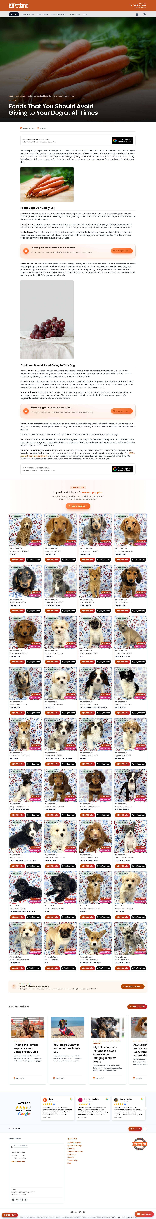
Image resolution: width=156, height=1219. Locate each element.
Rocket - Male (124, 551)
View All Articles (137, 1006)
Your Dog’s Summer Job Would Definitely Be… (66, 1048)
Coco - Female (54, 806)
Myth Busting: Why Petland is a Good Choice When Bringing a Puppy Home (105, 1054)
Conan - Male (53, 755)
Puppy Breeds (43, 14)
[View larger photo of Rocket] (144, 516)
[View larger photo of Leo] (109, 567)
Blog (85, 14)
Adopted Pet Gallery (59, 14)
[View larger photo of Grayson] (109, 516)
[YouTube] (17, 1199)
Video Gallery (75, 14)
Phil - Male (52, 960)
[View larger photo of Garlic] (144, 822)
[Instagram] (21, 1199)
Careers (70, 1157)
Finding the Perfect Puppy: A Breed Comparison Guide (26, 1048)
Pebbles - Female (90, 806)
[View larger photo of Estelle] (74, 567)
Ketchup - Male (89, 857)
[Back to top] (145, 1129)
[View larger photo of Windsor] (109, 669)
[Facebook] (13, 1199)
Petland (22, 96)
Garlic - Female (124, 857)
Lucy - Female (88, 960)
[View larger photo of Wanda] (109, 874)
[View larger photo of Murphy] (74, 618)
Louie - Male (123, 704)
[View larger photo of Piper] (39, 618)
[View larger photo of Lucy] (109, 925)
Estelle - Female (54, 602)
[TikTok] (26, 1199)
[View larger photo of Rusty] (74, 516)
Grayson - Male (89, 551)
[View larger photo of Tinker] (74, 874)
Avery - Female (19, 806)
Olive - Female (89, 755)
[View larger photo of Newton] (39, 516)
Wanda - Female (90, 908)
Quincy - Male (54, 704)
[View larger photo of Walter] (144, 771)
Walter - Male (123, 806)
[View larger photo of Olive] (109, 720)
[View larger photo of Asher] (39, 669)
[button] (17, 516)
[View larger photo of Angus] (39, 822)
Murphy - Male (54, 653)
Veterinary (97, 1043)
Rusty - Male (53, 551)
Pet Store (102, 1041)
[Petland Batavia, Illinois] (19, 5)
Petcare (110, 1041)
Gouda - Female (55, 857)
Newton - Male (19, 551)
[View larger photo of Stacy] (39, 925)
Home (11, 96)
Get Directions (19, 1162)
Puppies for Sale (28, 14)
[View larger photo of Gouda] (74, 822)
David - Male (123, 653)
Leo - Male (87, 602)
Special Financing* (74, 1146)
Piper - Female (18, 653)
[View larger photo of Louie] (144, 669)
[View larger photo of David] (144, 618)
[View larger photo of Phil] (74, 925)
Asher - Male (18, 704)
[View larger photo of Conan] (74, 720)
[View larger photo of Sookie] (39, 720)
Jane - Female (124, 908)
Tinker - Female (54, 908)
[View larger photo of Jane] (144, 874)
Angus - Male (18, 857)
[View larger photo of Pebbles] (109, 771)
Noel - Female (88, 653)
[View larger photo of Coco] (74, 771)
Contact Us (71, 1154)
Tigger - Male (123, 755)
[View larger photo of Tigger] (144, 720)
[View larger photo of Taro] (39, 874)
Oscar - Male (123, 602)
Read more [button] (47, 1117)
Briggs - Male (18, 602)
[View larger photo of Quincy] (74, 669)
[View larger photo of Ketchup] (109, 822)
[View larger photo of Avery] (39, 771)
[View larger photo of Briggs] (39, 567)
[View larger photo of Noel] (109, 618)
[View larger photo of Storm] (144, 925)
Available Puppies (74, 1143)
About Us (71, 1148)
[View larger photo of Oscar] (144, 567)
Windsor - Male (89, 704)
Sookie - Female (20, 755)
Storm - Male (123, 960)
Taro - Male (18, 908)
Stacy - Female (19, 960)
